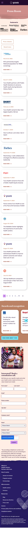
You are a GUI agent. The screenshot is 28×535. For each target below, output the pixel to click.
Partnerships (6, 481)
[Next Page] (22, 296)
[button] (2, 3)
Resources (4, 494)
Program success (7, 478)
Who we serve (5, 484)
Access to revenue (8, 475)
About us (4, 465)
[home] (14, 2)
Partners (5, 490)
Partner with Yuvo (6, 469)
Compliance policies (6, 511)
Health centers (5, 467)
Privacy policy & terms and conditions (11, 508)
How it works (5, 472)
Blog (4, 497)
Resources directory (8, 500)
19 (19, 296)
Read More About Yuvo (9, 338)
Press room (6, 502)
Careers (3, 506)
